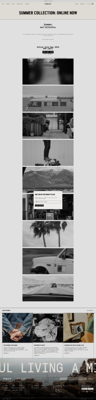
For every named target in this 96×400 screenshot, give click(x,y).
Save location (39, 205)
